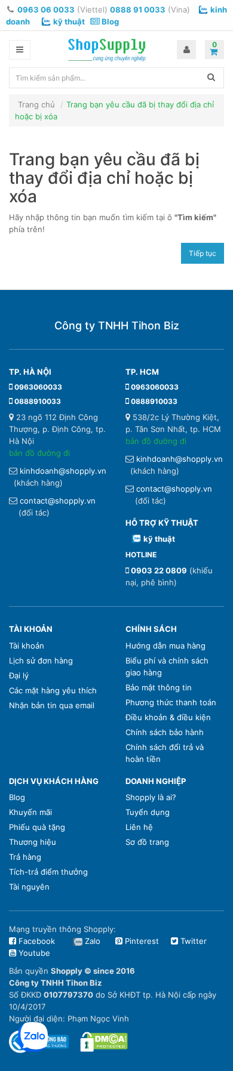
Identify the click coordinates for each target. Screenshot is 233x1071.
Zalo (92, 941)
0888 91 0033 (137, 9)
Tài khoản (26, 645)
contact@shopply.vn (58, 500)
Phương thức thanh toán (170, 702)
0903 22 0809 (159, 570)
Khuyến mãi (30, 812)
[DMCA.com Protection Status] (104, 1041)
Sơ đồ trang (147, 842)
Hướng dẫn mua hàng (165, 645)
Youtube (33, 953)
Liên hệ (139, 827)
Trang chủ (36, 104)
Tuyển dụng (147, 812)
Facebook (35, 941)
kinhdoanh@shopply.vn (63, 471)
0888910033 (37, 401)
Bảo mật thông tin (158, 687)
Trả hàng (25, 857)
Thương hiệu (32, 842)
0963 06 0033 (46, 9)
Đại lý (19, 675)
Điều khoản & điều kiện (168, 717)
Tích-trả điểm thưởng (48, 871)
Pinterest (140, 941)
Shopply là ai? (150, 797)
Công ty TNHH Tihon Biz (116, 325)
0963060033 (38, 386)
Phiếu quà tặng (37, 827)
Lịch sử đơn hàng (41, 660)
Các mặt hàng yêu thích (53, 690)
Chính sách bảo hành (164, 732)
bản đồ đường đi (39, 453)
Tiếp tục (202, 253)
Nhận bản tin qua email (51, 705)
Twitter (192, 941)
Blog (109, 21)
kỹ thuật (69, 21)
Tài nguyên (29, 886)
